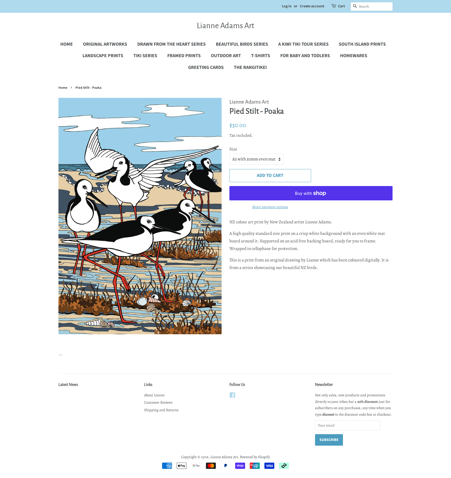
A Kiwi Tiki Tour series (303, 44)
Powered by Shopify (255, 456)
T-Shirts (260, 55)
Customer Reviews (158, 402)
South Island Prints (362, 44)
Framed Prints (184, 55)
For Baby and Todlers (305, 55)
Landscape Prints (102, 55)
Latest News (68, 385)
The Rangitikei (250, 67)
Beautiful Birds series (242, 44)
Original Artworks (105, 44)
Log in (287, 6)
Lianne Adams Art (225, 25)
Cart (341, 6)
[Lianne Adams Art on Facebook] (232, 396)
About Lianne (154, 395)
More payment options (270, 207)
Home (66, 44)
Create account (312, 6)
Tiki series (145, 55)
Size (233, 149)
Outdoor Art (226, 55)
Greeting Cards (206, 67)
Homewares (353, 55)
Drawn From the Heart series (171, 44)
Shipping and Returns (161, 410)
